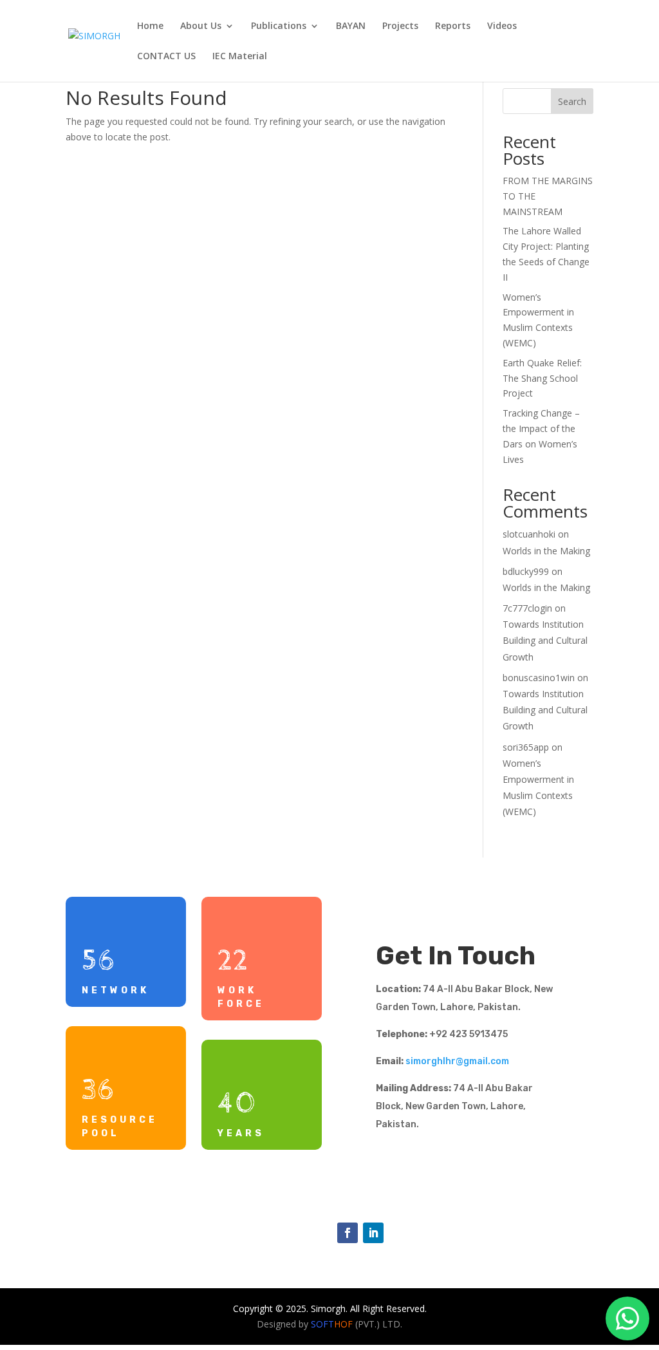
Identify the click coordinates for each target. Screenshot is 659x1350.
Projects (400, 26)
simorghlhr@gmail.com (457, 1061)
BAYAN (351, 26)
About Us (200, 26)
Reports (452, 26)
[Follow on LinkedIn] (373, 1233)
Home (150, 26)
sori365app (526, 747)
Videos (502, 26)
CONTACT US (166, 57)
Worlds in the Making (546, 551)
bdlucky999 (526, 571)
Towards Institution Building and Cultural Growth (545, 640)
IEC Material (239, 57)
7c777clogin (527, 608)
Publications (278, 26)
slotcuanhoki (529, 534)
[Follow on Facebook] (347, 1233)
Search (572, 101)
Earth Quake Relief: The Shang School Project (542, 378)
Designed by (305, 1324)
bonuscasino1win (539, 677)
